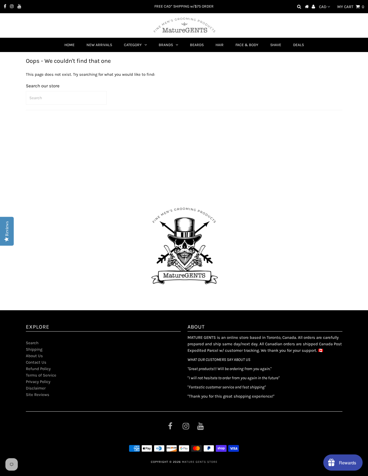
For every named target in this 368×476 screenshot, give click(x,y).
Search (32, 342)
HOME (69, 45)
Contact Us (36, 362)
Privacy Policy (38, 381)
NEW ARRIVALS (99, 45)
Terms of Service (41, 375)
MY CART (350, 6)
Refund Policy (38, 368)
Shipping (34, 349)
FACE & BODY (246, 45)
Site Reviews (37, 394)
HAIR (220, 45)
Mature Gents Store (199, 462)
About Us (34, 355)
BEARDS (197, 45)
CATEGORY (133, 45)
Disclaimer (36, 388)
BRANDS (166, 45)
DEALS (298, 45)
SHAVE (275, 45)
